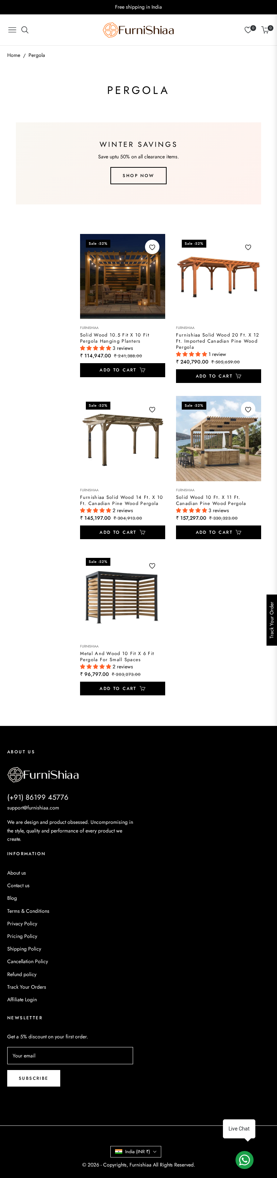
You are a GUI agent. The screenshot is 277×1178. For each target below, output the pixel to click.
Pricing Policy (22, 936)
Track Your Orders (26, 986)
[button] (96, 348)
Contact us (18, 885)
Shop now (138, 175)
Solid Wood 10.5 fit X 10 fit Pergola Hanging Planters (114, 338)
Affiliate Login (22, 999)
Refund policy (21, 974)
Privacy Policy (22, 923)
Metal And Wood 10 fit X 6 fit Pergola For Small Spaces (117, 657)
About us (16, 872)
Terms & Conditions (28, 911)
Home (13, 55)
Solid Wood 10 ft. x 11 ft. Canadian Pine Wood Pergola (211, 501)
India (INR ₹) (137, 1151)
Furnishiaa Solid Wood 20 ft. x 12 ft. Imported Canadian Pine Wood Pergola (217, 341)
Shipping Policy (24, 948)
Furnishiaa (89, 327)
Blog (12, 898)
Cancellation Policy (27, 961)
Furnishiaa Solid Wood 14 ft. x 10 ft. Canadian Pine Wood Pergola (121, 501)
